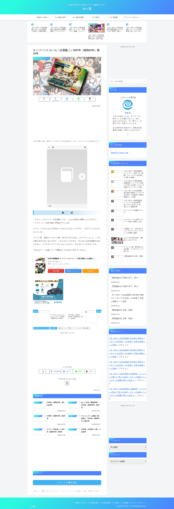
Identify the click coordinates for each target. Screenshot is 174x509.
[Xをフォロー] (67, 383)
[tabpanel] (40, 32)
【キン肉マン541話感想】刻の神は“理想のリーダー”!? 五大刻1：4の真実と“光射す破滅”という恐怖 (127, 298)
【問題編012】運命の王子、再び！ (125, 286)
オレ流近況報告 (105, 503)
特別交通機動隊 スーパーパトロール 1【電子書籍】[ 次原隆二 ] (71, 258)
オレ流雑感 (124, 503)
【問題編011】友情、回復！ (122, 318)
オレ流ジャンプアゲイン (41, 328)
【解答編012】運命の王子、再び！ (125, 278)
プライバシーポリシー (138, 503)
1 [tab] (82, 44)
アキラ (128, 113)
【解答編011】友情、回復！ (122, 310)
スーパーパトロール (76, 328)
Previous (29, 32)
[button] (90, 99)
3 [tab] (89, 44)
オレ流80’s (115, 503)
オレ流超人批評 (93, 503)
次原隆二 (54, 328)
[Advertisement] (67, 123)
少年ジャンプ (63, 328)
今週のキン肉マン (80, 503)
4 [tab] (92, 44)
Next (145, 32)
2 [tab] (85, 44)
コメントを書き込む (67, 482)
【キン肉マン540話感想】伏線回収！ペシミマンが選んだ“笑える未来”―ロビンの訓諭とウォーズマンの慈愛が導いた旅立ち (127, 377)
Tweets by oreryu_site (119, 153)
